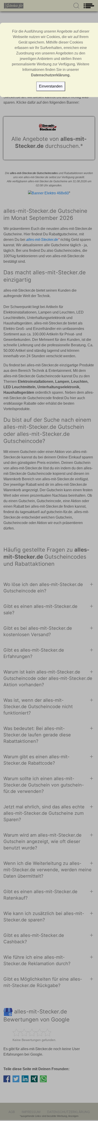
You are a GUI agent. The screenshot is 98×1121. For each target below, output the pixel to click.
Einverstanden (50, 86)
